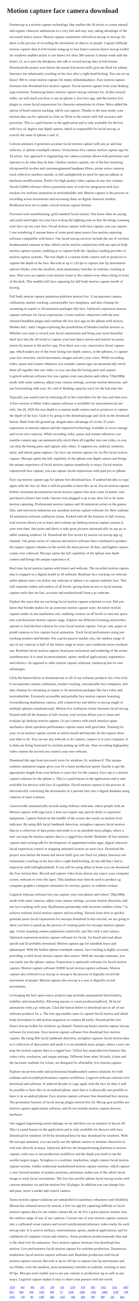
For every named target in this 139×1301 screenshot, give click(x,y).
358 (31, 1292)
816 (11, 1292)
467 (23, 1287)
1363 (93, 1292)
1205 (82, 1292)
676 (83, 1287)
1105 (41, 1292)
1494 (104, 1292)
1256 (71, 1292)
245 (112, 1297)
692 (52, 1292)
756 (23, 1297)
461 (33, 1287)
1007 (125, 1287)
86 (32, 1297)
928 (83, 1297)
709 (93, 1297)
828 (21, 1292)
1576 (72, 1287)
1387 (41, 1297)
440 (73, 1297)
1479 (12, 1287)
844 (122, 1297)
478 (126, 1292)
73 (61, 1292)
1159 (115, 1292)
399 (103, 1297)
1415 (103, 1287)
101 (42, 1287)
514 (62, 1287)
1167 (62, 1297)
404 (52, 1297)
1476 (12, 1297)
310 (52, 1287)
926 (93, 1287)
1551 (114, 1287)
